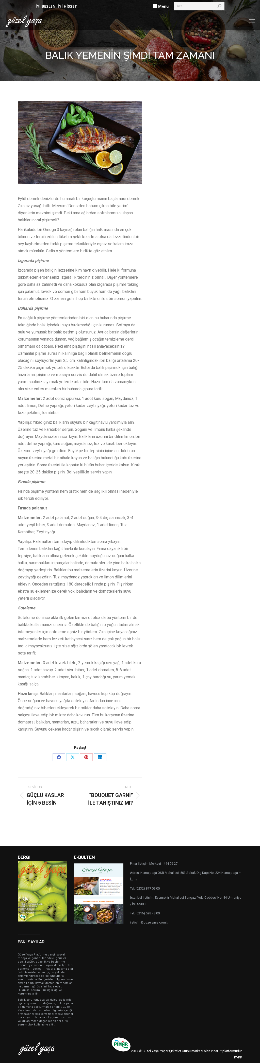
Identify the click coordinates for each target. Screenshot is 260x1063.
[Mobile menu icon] (252, 21)
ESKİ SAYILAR (31, 941)
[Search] (219, 6)
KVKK (238, 1057)
